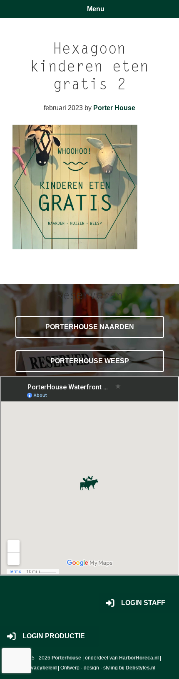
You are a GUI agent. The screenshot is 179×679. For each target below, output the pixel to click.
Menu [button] (95, 8)
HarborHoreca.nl (139, 658)
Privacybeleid (40, 668)
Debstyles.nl (140, 668)
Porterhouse (66, 658)
